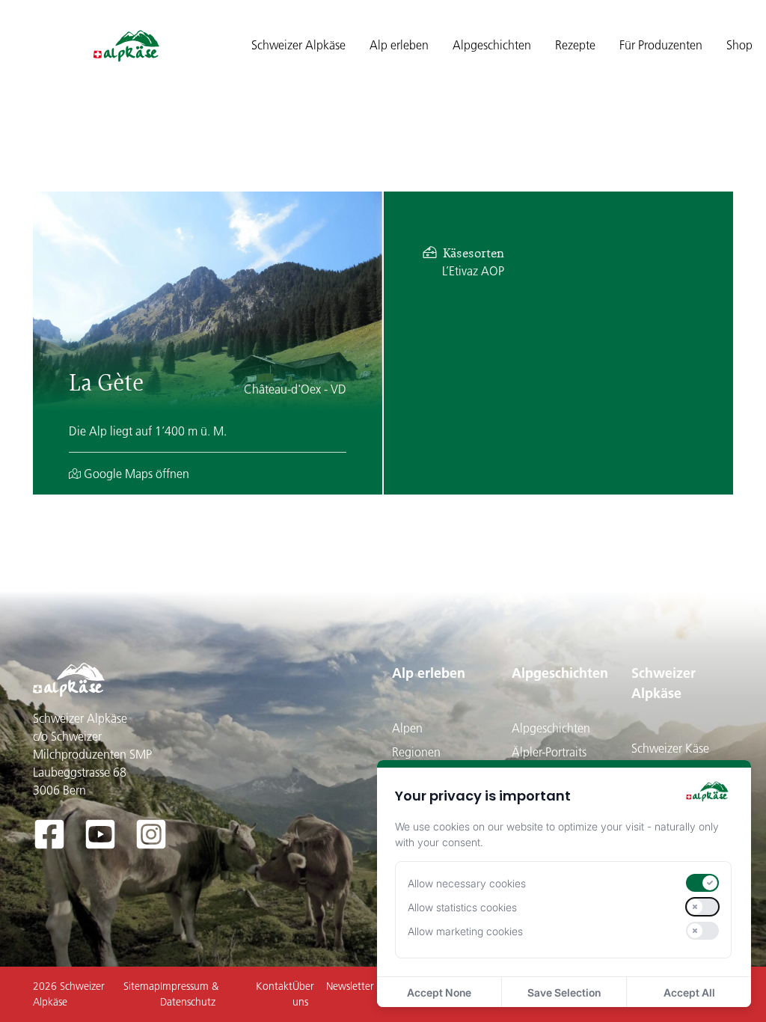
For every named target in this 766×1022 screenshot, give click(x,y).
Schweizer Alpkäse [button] (298, 44)
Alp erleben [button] (399, 44)
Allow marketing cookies (465, 931)
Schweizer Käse (670, 748)
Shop (739, 44)
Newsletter (350, 986)
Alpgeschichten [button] (492, 44)
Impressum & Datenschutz (189, 994)
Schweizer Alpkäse (663, 683)
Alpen (407, 727)
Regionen (416, 751)
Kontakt (274, 986)
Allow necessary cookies (467, 883)
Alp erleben (428, 673)
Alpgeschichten (560, 673)
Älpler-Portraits (549, 751)
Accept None (439, 992)
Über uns (303, 994)
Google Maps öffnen (135, 473)
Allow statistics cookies (462, 907)
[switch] (702, 883)
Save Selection (564, 992)
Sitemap (141, 986)
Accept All (689, 992)
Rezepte (575, 44)
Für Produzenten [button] (660, 44)
